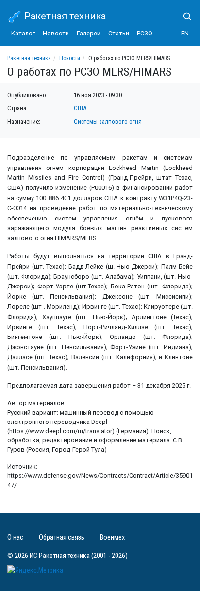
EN (185, 33)
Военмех (112, 537)
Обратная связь (61, 537)
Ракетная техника (64, 16)
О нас (15, 537)
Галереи (88, 33)
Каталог (23, 33)
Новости (56, 33)
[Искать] (183, 16)
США (80, 108)
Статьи (118, 33)
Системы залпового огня (108, 121)
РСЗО (144, 33)
